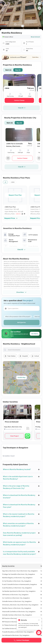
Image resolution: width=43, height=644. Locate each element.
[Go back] (3, 3)
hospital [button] (25, 356)
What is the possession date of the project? (18, 316)
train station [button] (11, 356)
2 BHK (13, 182)
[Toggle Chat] (38, 632)
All (5, 182)
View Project (14, 436)
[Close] (39, 620)
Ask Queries (21, 322)
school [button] (36, 356)
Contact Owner (19, 100)
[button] (16, 214)
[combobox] (23, 350)
